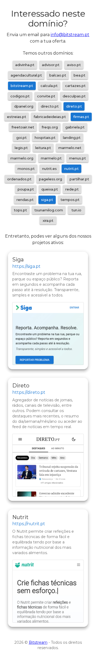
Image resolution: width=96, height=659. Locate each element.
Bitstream (38, 642)
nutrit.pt (71, 168)
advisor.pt (50, 65)
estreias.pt (16, 117)
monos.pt (26, 168)
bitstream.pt (22, 85)
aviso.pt (74, 65)
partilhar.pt (79, 179)
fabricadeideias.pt (50, 117)
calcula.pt (49, 85)
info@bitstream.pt (70, 34)
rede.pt (72, 189)
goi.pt (21, 137)
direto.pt (74, 106)
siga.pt (47, 199)
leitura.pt (43, 148)
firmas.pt (81, 117)
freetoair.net (22, 127)
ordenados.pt (19, 179)
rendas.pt (25, 199)
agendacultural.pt (26, 75)
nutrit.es (49, 168)
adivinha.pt (24, 65)
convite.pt (46, 96)
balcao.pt (57, 75)
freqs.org (50, 127)
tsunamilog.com (48, 210)
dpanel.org (23, 106)
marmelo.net (69, 148)
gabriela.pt (75, 127)
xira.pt (48, 220)
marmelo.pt (51, 158)
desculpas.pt (74, 96)
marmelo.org (21, 158)
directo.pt (50, 106)
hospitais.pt (45, 137)
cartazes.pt (75, 85)
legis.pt (21, 148)
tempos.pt (70, 199)
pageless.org (50, 179)
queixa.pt (49, 189)
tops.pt (20, 210)
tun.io (76, 210)
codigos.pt (20, 96)
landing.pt (72, 137)
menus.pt (77, 158)
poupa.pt (26, 189)
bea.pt (79, 75)
